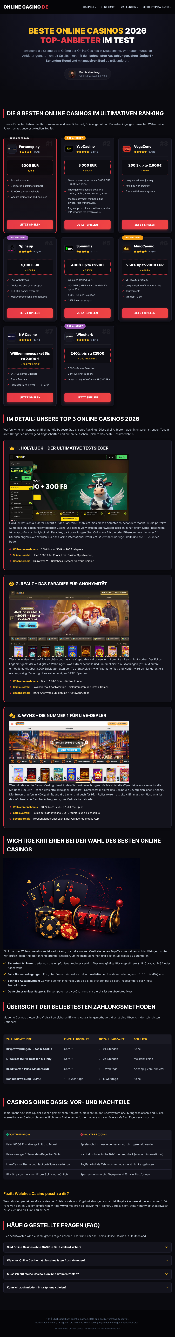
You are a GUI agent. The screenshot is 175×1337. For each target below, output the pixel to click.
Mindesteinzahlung (156, 6)
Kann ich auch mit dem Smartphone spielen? (36, 1287)
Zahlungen (128, 6)
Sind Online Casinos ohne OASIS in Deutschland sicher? (44, 1247)
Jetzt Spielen (30, 224)
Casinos (88, 6)
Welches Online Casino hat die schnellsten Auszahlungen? (46, 1260)
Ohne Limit (108, 6)
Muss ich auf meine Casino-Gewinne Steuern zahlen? (43, 1274)
